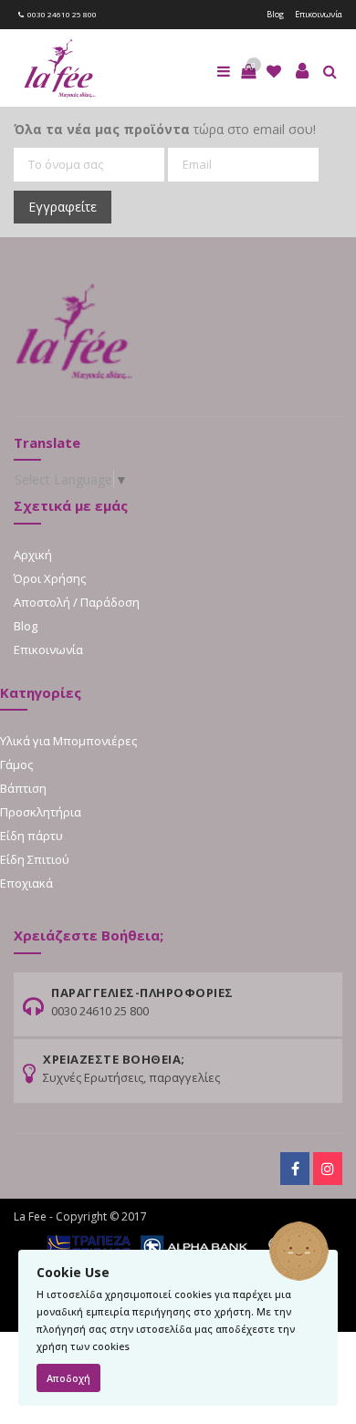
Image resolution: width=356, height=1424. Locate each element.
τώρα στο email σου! (165, 129)
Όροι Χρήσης (50, 578)
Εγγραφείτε (62, 206)
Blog (275, 14)
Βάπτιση (23, 788)
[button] (248, 71)
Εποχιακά (26, 883)
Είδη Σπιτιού (34, 859)
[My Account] (302, 71)
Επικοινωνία (318, 14)
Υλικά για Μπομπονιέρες (68, 741)
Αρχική (33, 554)
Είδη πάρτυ (31, 835)
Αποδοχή (68, 1378)
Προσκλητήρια (40, 812)
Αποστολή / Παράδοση (77, 602)
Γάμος (16, 764)
